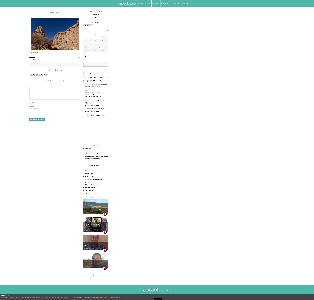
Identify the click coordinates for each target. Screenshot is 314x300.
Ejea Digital (87, 182)
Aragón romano (89, 151)
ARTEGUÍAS (88, 170)
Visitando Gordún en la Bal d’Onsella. (95, 210)
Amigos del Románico (90, 168)
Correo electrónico (32, 108)
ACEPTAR (158, 298)
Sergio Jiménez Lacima (90, 193)
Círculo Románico (89, 176)
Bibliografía (186, 3)
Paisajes (148, 3)
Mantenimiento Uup (52, 15)
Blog (139, 11)
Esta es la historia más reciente (70, 65)
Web (30, 114)
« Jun (84, 56)
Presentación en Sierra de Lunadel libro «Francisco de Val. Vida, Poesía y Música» (93, 226)
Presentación (95, 14)
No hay (34, 65)
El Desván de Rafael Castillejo (92, 184)
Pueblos (141, 3)
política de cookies (100, 297)
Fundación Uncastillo (90, 187)
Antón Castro (88, 148)
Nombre (32, 102)
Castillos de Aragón (89, 173)
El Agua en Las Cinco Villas (171, 3)
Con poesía (156, 3)
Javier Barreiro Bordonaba (92, 153)
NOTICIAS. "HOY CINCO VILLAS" (93, 161)
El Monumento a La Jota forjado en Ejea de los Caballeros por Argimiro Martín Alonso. (95, 96)
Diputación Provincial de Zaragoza (93, 179)
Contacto (95, 17)
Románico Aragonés (90, 190)
